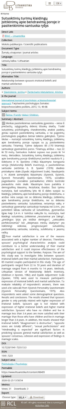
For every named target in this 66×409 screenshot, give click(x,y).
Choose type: (9, 397)
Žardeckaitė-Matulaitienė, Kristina (45, 92)
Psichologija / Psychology (14, 364)
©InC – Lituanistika (15, 35)
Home (6, 13)
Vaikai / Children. (30, 115)
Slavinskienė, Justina (14, 92)
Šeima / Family (13, 115)
